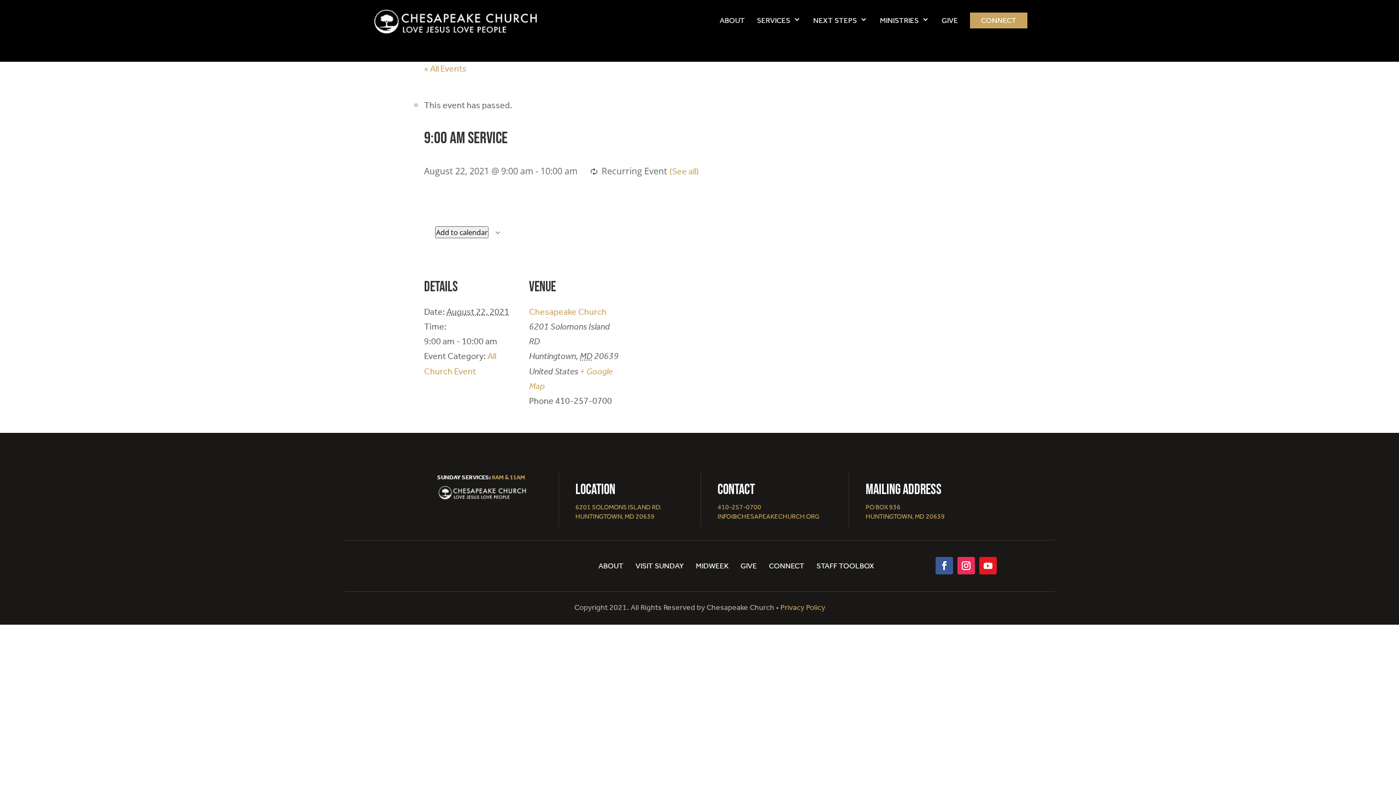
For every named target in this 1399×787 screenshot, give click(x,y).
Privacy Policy (802, 607)
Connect (998, 20)
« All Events (445, 68)
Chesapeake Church (568, 312)
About (732, 20)
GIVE (950, 20)
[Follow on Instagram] (966, 565)
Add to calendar (461, 232)
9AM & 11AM (508, 477)
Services (773, 20)
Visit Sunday (660, 566)
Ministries (899, 20)
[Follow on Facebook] (944, 565)
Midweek (712, 566)
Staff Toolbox (845, 566)
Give (748, 566)
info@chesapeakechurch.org (769, 516)
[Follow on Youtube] (988, 565)
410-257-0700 (739, 507)
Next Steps (835, 20)
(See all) (684, 171)
